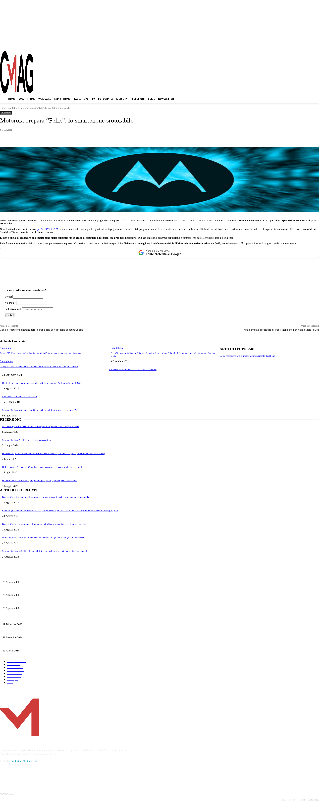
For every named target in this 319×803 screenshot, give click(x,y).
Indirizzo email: (13, 309)
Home (3, 108)
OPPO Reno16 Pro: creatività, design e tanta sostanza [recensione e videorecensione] (42, 467)
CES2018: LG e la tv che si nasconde (19, 396)
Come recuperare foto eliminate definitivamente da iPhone (247, 356)
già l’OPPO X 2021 (47, 229)
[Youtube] (316, 44)
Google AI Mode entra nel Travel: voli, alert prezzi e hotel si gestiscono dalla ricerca (42, 589)
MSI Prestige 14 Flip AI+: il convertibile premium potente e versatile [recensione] (41, 426)
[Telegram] (310, 44)
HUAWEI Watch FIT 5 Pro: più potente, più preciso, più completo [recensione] (39, 480)
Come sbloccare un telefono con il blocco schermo (133, 369)
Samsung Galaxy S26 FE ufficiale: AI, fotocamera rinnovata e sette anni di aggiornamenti (44, 551)
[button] (315, 99)
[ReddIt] (69, 138)
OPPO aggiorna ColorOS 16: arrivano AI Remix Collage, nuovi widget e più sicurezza (43, 537)
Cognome (10, 302)
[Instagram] (304, 44)
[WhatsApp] (33, 138)
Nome (8, 296)
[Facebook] (298, 44)
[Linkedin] (57, 138)
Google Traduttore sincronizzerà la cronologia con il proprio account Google (41, 329)
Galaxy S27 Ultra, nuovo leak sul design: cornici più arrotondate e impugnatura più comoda (41, 353)
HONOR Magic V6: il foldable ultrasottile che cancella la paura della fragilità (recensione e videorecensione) (53, 453)
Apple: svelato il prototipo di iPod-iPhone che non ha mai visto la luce (281, 329)
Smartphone (13, 108)
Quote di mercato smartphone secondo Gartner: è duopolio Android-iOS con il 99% (41, 383)
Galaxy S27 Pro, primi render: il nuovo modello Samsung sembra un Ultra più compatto (39, 366)
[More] (93, 138)
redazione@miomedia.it (25, 761)
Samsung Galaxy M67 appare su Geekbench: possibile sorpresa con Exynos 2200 (40, 410)
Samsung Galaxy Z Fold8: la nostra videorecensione (26, 440)
